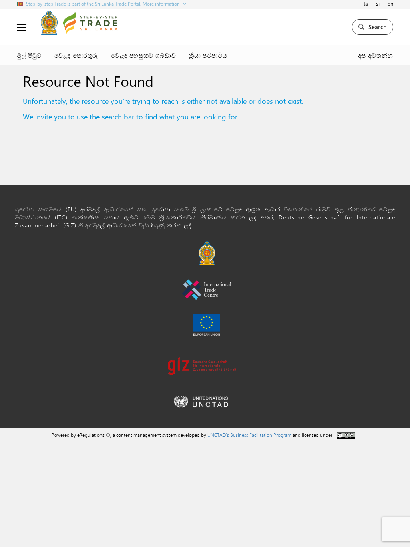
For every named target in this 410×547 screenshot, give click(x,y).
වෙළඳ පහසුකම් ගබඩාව (143, 55)
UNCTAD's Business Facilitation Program (249, 435)
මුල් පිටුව (29, 55)
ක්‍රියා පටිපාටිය (208, 55)
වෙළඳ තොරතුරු (76, 55)
